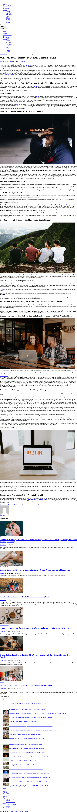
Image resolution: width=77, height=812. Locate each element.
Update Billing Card (11, 804)
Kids (4, 36)
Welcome (8, 800)
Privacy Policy (6, 795)
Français (8, 50)
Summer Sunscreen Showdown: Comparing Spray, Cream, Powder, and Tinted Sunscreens (35, 570)
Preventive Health (7, 35)
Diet (4, 32)
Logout (4, 791)
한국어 (8, 47)
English (5, 39)
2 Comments (22, 61)
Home (4, 31)
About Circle (6, 37)
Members (5, 792)
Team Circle (3, 545)
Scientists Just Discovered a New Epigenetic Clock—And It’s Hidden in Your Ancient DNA (35, 628)
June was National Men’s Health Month (30, 65)
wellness (42, 504)
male (19, 504)
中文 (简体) (9, 44)
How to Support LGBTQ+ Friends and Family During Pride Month (26, 685)
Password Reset (7, 793)
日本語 (8, 45)
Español (8, 48)
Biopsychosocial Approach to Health (8, 504)
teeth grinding (37, 504)
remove (28, 504)
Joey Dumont (36, 96)
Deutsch (8, 51)
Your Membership (10, 802)
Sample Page (6, 807)
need (25, 504)
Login (4, 789)
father (3, 289)
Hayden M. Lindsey (9, 74)
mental (21, 504)
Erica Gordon (8, 61)
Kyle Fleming (66, 205)
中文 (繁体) (9, 42)
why (46, 504)
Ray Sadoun (19, 104)
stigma (31, 504)
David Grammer (4, 376)
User (4, 808)
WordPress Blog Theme (16, 811)
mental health (36, 86)
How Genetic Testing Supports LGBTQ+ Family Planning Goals (25, 597)
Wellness (5, 33)
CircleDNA (6, 811)
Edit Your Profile (10, 799)
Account (5, 788)
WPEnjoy (26, 811)
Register (5, 796)
